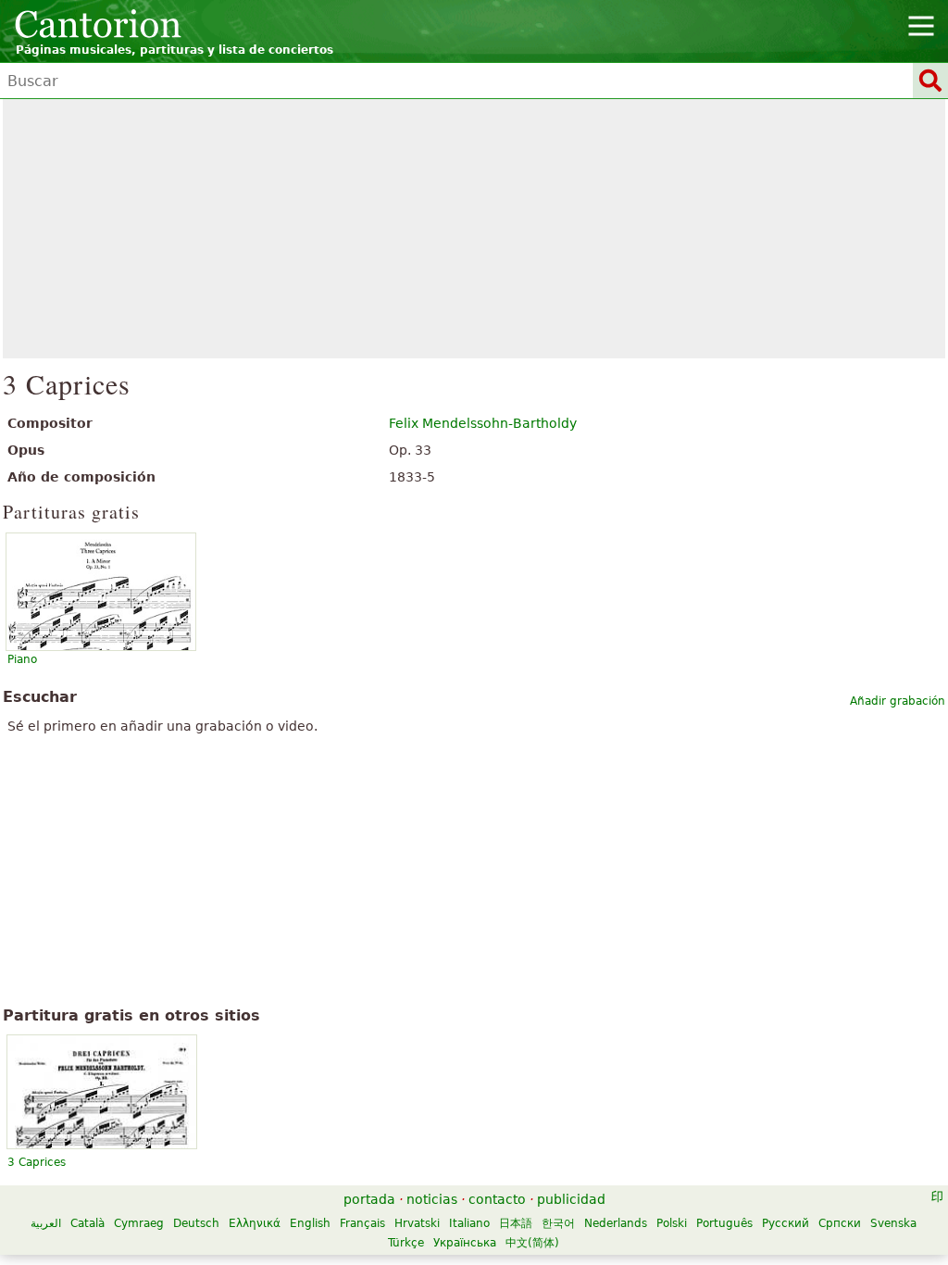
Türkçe (406, 1242)
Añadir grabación (897, 701)
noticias (431, 1199)
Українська (464, 1242)
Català (87, 1223)
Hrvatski (417, 1223)
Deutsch (196, 1223)
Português (724, 1223)
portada (369, 1199)
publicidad (571, 1199)
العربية (46, 1223)
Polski (671, 1223)
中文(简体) (532, 1242)
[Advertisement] (474, 228)
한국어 (558, 1223)
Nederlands (615, 1223)
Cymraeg (139, 1223)
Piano (22, 659)
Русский (785, 1223)
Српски (839, 1223)
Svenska (893, 1223)
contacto (497, 1199)
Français (362, 1223)
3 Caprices (36, 1162)
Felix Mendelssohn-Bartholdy (483, 423)
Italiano (469, 1223)
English (310, 1223)
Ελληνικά (255, 1223)
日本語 (515, 1223)
